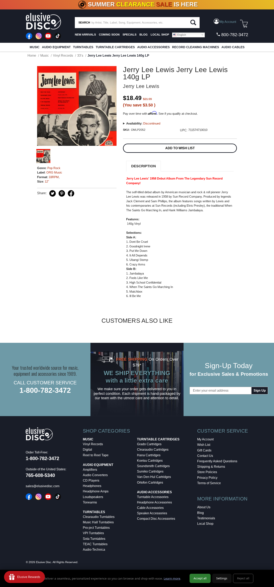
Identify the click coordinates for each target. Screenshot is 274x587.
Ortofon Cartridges (150, 482)
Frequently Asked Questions (217, 461)
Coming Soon (109, 34)
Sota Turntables (94, 538)
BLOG (143, 34)
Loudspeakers (93, 497)
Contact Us (205, 455)
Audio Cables (233, 47)
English (181, 34)
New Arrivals (85, 34)
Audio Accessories (153, 47)
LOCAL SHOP (160, 34)
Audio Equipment (56, 47)
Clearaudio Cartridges (152, 449)
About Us (203, 507)
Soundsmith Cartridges (153, 466)
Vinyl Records (93, 444)
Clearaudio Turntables (99, 517)
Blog (200, 513)
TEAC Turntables (95, 544)
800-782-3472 (234, 34)
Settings (221, 578)
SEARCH (84, 22)
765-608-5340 (40, 475)
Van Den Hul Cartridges (154, 477)
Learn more (172, 578)
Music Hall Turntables (98, 522)
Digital (87, 449)
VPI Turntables (93, 533)
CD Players (91, 480)
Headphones (92, 486)
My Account (205, 439)
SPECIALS (129, 34)
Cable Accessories (150, 507)
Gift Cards (204, 450)
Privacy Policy (207, 477)
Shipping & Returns (211, 466)
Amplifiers (90, 469)
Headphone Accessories (154, 502)
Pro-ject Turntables (96, 527)
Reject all (243, 578)
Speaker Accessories (152, 513)
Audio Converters (95, 475)
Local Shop (205, 523)
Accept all (200, 578)
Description (143, 166)
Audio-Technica (94, 549)
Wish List (203, 444)
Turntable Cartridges (115, 47)
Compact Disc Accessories (156, 518)
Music (35, 47)
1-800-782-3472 (45, 390)
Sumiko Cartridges (150, 471)
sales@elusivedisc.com (42, 486)
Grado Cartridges (149, 444)
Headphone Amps (96, 491)
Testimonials (206, 518)
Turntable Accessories (152, 497)
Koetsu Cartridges (150, 460)
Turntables (83, 47)
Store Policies (207, 472)
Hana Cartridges (148, 455)
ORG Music (54, 172)
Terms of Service (209, 483)
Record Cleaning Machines (195, 47)
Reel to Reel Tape (96, 455)
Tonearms (90, 502)
